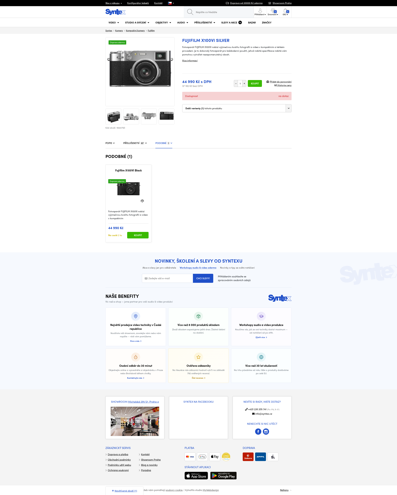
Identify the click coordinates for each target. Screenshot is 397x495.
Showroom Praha (151, 459)
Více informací (190, 60)
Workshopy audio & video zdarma (198, 267)
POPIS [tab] (108, 143)
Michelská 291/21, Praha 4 (143, 401)
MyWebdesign (211, 490)
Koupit (255, 83)
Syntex (108, 30)
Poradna (146, 470)
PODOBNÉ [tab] (162, 143)
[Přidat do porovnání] (142, 200)
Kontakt (158, 3)
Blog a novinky (149, 465)
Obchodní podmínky (119, 459)
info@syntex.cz (263, 413)
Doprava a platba (118, 454)
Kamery (119, 30)
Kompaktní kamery (135, 30)
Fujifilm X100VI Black (128, 170)
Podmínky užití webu (119, 465)
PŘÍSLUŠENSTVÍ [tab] (133, 143)
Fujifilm (151, 30)
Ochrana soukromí (118, 470)
